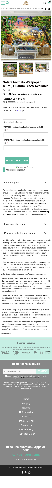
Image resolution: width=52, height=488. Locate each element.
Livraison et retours (14, 224)
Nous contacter (39, 295)
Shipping (26, 403)
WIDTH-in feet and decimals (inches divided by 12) (24, 128)
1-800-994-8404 (28, 455)
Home (26, 398)
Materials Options (36, 203)
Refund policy (26, 412)
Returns (26, 407)
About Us (26, 416)
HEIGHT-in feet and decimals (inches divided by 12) (24, 141)
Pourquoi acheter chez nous (19, 232)
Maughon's (18, 467)
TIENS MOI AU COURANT (42, 371)
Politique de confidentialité (30, 378)
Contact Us (26, 425)
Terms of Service (26, 420)
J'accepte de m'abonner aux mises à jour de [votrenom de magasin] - (27, 377)
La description (11, 182)
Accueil (5, 8)
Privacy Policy (26, 429)
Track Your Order (26, 433)
